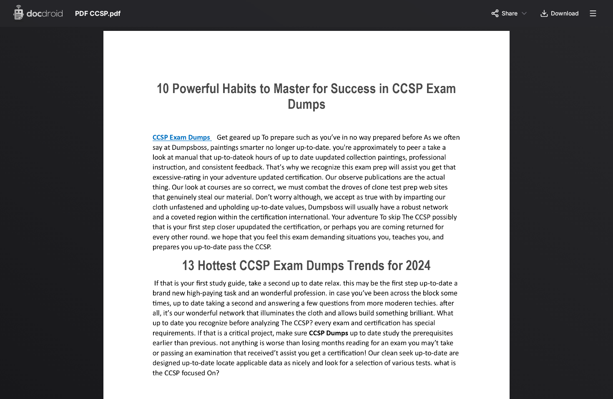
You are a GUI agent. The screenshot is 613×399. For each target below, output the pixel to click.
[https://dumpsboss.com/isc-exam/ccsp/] (183, 139)
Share (510, 13)
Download (565, 13)
